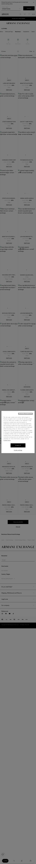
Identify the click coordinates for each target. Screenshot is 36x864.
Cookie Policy (7, 440)
